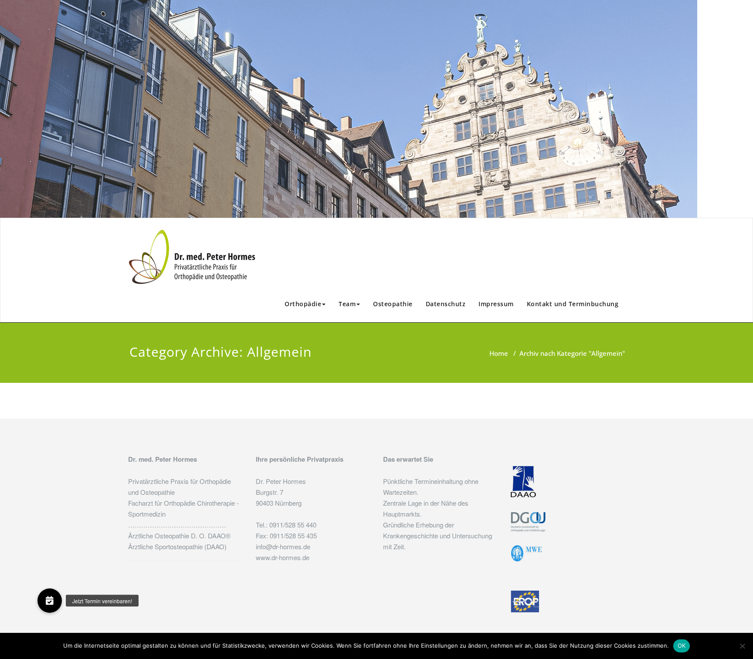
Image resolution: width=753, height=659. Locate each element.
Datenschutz (446, 304)
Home (498, 353)
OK (682, 645)
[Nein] (742, 646)
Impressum (496, 304)
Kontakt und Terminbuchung (573, 304)
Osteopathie (393, 304)
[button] (49, 600)
